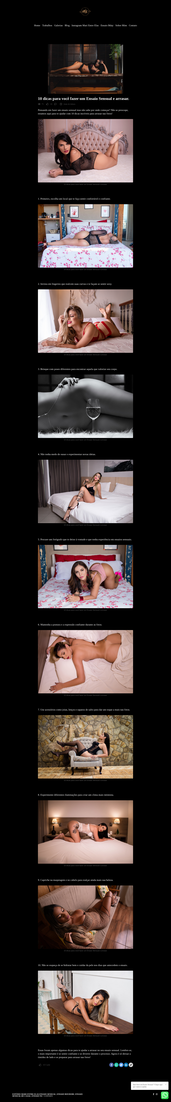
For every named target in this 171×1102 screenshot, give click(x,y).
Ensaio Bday (107, 25)
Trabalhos (47, 25)
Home (37, 25)
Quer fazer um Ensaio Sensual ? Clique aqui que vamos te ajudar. (147, 1086)
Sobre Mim (121, 25)
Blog (67, 25)
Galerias (58, 25)
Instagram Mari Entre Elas (85, 25)
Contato (133, 25)
